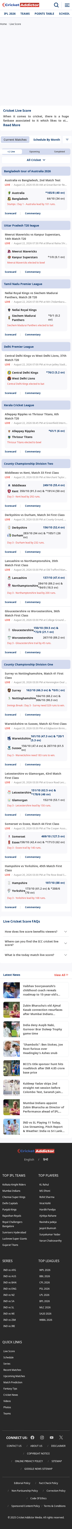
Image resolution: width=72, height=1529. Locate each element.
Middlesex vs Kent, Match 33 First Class (32, 473)
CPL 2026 (44, 1282)
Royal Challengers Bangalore (12, 1224)
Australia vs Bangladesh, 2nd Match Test (32, 180)
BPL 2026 (44, 1301)
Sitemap (57, 1461)
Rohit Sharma (46, 1197)
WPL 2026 (44, 1270)
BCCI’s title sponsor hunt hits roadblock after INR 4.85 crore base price (44, 1068)
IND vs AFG (9, 1270)
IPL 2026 (10, 13)
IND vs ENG (9, 1288)
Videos (7, 1401)
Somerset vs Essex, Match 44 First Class (32, 824)
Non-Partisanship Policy (25, 1490)
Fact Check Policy (48, 1483)
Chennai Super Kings (13, 1197)
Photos (7, 1407)
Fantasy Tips (10, 1388)
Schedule (8, 1357)
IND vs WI (8, 1313)
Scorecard (10, 213)
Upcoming (34, 151)
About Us (36, 1446)
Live (13, 151)
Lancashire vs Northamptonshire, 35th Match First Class (31, 563)
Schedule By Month (46, 140)
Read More (11, 125)
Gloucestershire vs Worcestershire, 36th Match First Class (32, 613)
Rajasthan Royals (11, 1215)
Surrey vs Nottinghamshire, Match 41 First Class (34, 676)
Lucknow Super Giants (14, 1238)
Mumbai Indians (11, 1191)
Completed (59, 151)
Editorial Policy (22, 1483)
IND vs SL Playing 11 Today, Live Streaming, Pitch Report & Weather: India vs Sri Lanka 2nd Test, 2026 (43, 1127)
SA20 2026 (45, 1313)
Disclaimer (58, 1446)
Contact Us (14, 1446)
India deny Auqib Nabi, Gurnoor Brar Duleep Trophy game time (42, 1029)
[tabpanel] (36, 530)
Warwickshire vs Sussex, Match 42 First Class (36, 724)
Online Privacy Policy (29, 1461)
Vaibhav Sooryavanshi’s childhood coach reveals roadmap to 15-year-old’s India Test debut (40, 990)
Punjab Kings (9, 1209)
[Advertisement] (36, 66)
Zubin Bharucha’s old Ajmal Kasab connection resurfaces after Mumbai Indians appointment (42, 1010)
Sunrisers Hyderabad (14, 1232)
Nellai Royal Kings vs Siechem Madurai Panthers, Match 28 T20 (31, 295)
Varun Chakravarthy (50, 1240)
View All (59, 975)
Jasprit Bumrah (47, 1228)
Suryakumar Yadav (49, 1234)
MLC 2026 (45, 1307)
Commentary (33, 213)
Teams (25, 13)
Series (6, 1363)
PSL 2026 (44, 1288)
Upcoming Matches (14, 1376)
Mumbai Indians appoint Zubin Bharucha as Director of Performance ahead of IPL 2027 (43, 1107)
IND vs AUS (9, 1276)
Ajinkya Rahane (47, 1215)
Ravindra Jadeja (48, 1222)
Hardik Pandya (47, 1209)
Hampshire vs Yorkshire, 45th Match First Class (33, 868)
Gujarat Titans (10, 1245)
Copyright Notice (38, 1453)
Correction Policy (56, 1490)
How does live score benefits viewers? (31, 931)
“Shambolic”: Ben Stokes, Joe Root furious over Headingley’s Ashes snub (43, 1049)
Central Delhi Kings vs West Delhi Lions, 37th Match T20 (35, 358)
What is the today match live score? (29, 955)
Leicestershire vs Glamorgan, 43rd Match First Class (33, 776)
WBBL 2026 (45, 1320)
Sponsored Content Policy (25, 1506)
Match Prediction (12, 1382)
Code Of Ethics (38, 1498)
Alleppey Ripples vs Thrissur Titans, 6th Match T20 (32, 416)
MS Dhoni (44, 1191)
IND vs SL (8, 1307)
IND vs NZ (9, 1295)
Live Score (9, 1351)
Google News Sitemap (38, 1469)
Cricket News (10, 1395)
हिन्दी (45, 1159)
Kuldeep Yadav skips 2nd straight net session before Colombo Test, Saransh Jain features (42, 1088)
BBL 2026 (44, 1276)
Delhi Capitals (10, 1203)
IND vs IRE (9, 1326)
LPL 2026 (44, 1295)
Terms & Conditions (55, 1506)
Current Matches (15, 140)
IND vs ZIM (9, 1320)
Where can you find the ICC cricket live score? (31, 943)
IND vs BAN (9, 1282)
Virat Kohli (45, 1203)
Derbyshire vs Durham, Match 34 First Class (35, 515)
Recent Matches (12, 1370)
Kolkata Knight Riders (14, 1184)
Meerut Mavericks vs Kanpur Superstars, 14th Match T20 (33, 237)
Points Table (44, 13)
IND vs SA (8, 1301)
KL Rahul (44, 1184)
